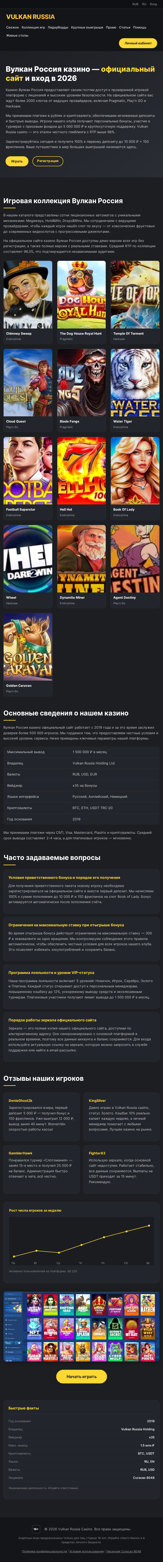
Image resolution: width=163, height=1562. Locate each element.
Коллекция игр (33, 27)
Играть (17, 161)
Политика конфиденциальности (44, 1551)
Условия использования (86, 1551)
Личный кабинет (138, 43)
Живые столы (17, 35)
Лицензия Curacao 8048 (123, 1551)
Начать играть (81, 1376)
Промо (111, 27)
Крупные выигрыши (87, 27)
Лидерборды (58, 27)
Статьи (124, 27)
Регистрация (47, 161)
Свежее (12, 27)
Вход (153, 4)
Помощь (139, 27)
